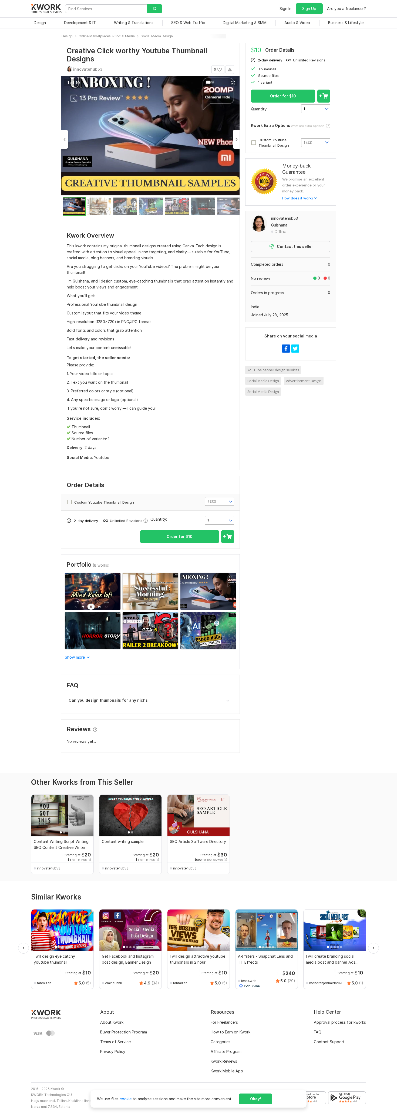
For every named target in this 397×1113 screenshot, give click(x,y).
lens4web (249, 981)
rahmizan (44, 983)
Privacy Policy (112, 1051)
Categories (220, 1041)
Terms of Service (115, 1041)
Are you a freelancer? (346, 8)
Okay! (255, 1098)
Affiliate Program (226, 1051)
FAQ (317, 1032)
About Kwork (111, 1022)
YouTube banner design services (273, 369)
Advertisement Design (303, 380)
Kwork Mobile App (227, 1071)
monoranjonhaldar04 (325, 983)
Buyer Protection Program (123, 1032)
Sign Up (309, 8)
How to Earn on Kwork (230, 1032)
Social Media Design (263, 380)
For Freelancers (224, 1022)
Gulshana (279, 225)
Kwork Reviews (224, 1061)
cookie (126, 1098)
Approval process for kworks (340, 1022)
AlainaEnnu (113, 983)
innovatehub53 (284, 218)
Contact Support (329, 1041)
